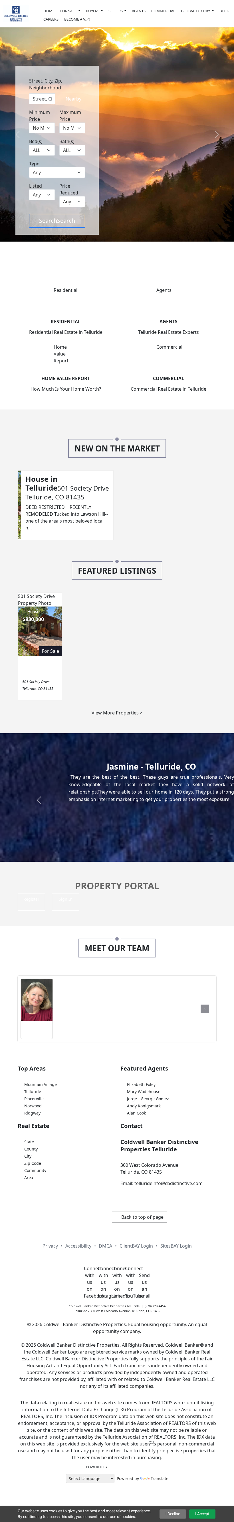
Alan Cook (136, 1113)
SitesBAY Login (176, 1246)
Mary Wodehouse (143, 1091)
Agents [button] (139, 10)
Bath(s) (66, 141)
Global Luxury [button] (196, 10)
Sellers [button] (116, 10)
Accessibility (78, 1246)
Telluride (32, 1091)
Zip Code (32, 1163)
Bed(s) (36, 141)
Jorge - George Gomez (148, 1098)
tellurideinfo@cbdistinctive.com (168, 1183)
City (27, 1156)
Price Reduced (68, 189)
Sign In (65, 899)
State (29, 1141)
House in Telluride (41, 483)
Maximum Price (70, 115)
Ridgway (32, 1113)
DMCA (105, 1246)
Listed (35, 186)
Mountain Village (40, 1084)
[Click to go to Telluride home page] (16, 13)
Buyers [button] (93, 10)
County (31, 1149)
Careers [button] (50, 19)
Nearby (72, 99)
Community (35, 1170)
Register (31, 899)
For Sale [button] (68, 10)
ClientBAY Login (136, 1246)
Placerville (34, 1098)
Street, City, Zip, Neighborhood (45, 84)
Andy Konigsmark (144, 1106)
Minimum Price (39, 115)
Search (57, 220)
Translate (159, 1478)
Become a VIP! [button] (77, 19)
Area (28, 1177)
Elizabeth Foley (141, 1084)
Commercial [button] (163, 10)
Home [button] (49, 10)
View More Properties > (117, 713)
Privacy (50, 1246)
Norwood (33, 1106)
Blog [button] (224, 10)
